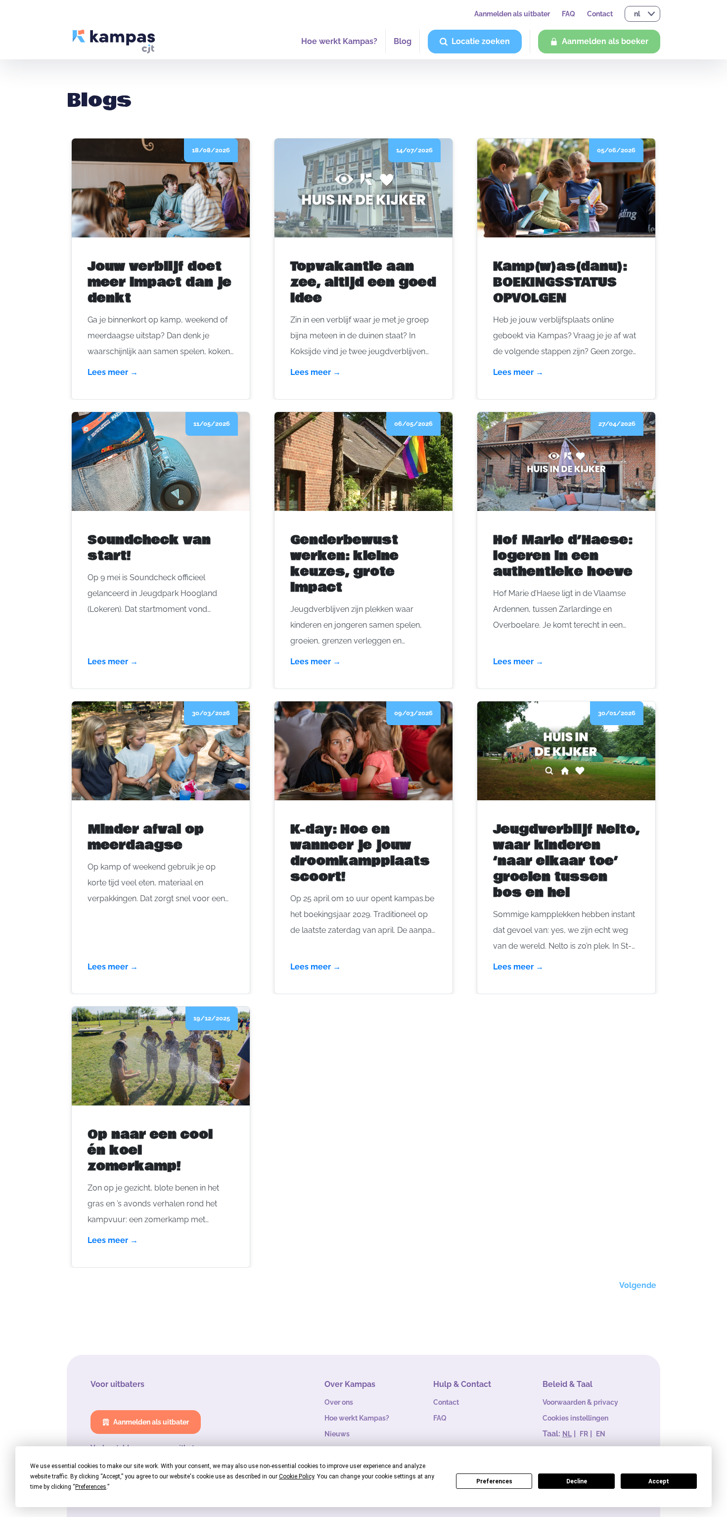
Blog (402, 41)
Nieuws (337, 1434)
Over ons (338, 1402)
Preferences (494, 1481)
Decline (576, 1481)
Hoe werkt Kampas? (339, 41)
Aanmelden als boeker (605, 41)
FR (584, 1434)
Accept (658, 1481)
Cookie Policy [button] (296, 1476)
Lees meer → (113, 372)
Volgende (637, 1285)
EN (600, 1434)
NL (567, 1434)
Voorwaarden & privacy (580, 1402)
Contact (600, 14)
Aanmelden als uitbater (512, 14)
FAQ (568, 14)
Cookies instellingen (575, 1418)
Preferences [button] (90, 1486)
